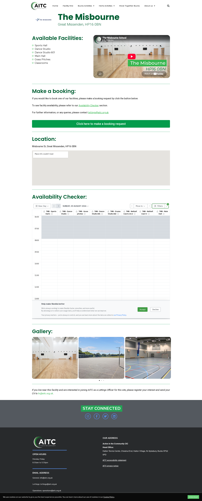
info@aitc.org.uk (46, 478)
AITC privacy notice (110, 466)
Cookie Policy (108, 497)
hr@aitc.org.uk (45, 393)
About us (148, 6)
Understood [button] (193, 497)
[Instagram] (88, 416)
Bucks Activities (85, 6)
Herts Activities (105, 6)
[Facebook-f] (97, 416)
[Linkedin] (114, 416)
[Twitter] (105, 416)
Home (55, 6)
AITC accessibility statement (114, 460)
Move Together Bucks (129, 6)
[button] (168, 6)
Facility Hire (68, 6)
